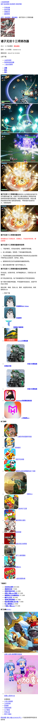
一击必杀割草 (8, 64)
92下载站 (7, 710)
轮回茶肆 (18, 532)
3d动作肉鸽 (7, 60)
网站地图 (3, 717)
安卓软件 (13, 4)
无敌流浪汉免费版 (21, 543)
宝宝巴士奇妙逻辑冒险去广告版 (25, 471)
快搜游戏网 (7, 707)
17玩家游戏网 (5, 2)
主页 (2, 17)
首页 (2, 4)
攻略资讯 (7, 12)
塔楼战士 (18, 567)
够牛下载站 (7, 714)
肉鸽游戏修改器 (9, 62)
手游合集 (7, 7)
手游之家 (7, 712)
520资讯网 (7, 703)
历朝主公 (30, 494)
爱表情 (6, 705)
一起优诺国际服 (20, 578)
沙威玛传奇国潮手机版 (24, 436)
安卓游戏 (7, 4)
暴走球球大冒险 (20, 520)
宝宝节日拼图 (20, 459)
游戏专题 (19, 4)
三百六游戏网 (8, 701)
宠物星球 (18, 447)
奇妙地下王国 (22, 508)
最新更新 (7, 14)
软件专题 (7, 9)
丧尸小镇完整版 (20, 555)
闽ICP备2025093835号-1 (14, 717)
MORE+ (8, 609)
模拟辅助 (14, 17)
